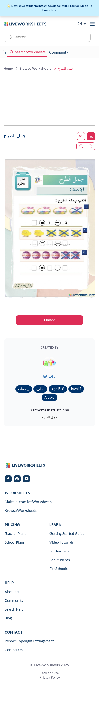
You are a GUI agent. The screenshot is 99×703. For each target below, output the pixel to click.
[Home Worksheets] (3, 52)
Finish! (49, 320)
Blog (8, 618)
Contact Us (14, 649)
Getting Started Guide (67, 533)
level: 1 (76, 389)
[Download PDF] (91, 136)
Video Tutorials (62, 542)
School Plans (15, 542)
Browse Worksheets (21, 510)
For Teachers (59, 551)
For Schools (59, 568)
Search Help (14, 609)
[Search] (9, 37)
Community (14, 600)
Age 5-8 (57, 389)
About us (12, 591)
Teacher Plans (15, 533)
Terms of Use (49, 673)
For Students (60, 559)
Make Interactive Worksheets (28, 501)
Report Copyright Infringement (29, 641)
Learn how (49, 10)
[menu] (92, 24)
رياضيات (23, 389)
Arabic (49, 397)
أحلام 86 (49, 377)
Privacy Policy (49, 677)
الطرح (40, 389)
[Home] (25, 23)
